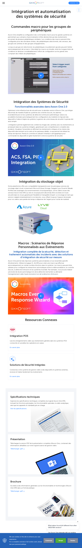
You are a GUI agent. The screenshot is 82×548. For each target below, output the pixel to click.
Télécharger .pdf (16, 449)
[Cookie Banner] (41, 540)
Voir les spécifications (18, 409)
